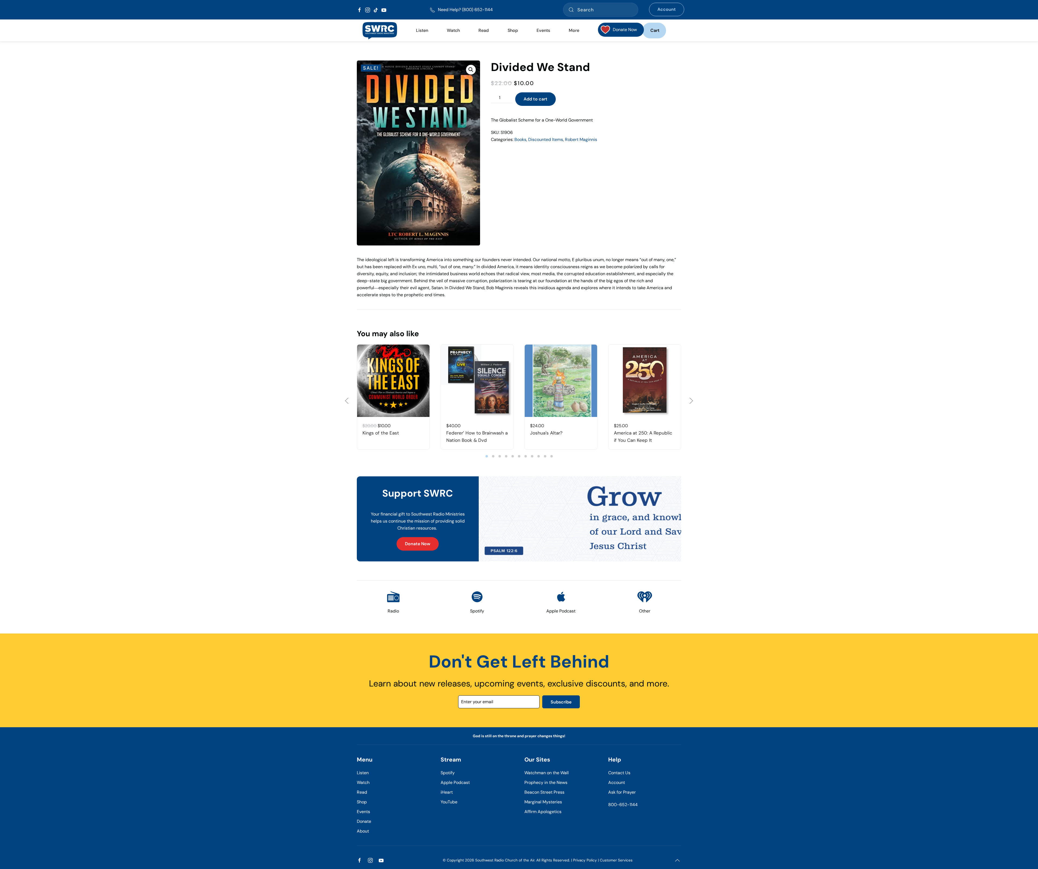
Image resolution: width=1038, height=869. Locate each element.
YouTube (449, 802)
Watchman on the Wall (546, 773)
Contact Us (619, 773)
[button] (471, 70)
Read (362, 792)
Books (520, 139)
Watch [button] (453, 30)
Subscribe (561, 702)
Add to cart (535, 99)
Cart (655, 30)
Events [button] (543, 30)
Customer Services (616, 860)
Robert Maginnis (581, 139)
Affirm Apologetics (542, 811)
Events (363, 811)
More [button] (574, 30)
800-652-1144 (623, 804)
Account (666, 9)
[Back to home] (379, 30)
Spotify (448, 773)
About (363, 831)
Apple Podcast (455, 782)
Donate (364, 821)
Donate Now (417, 544)
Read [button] (483, 30)
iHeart (447, 792)
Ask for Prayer (622, 792)
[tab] (486, 456)
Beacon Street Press (544, 792)
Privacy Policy (585, 860)
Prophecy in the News (545, 782)
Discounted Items (545, 139)
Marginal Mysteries (543, 802)
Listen (422, 30)
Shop (513, 30)
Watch (363, 782)
